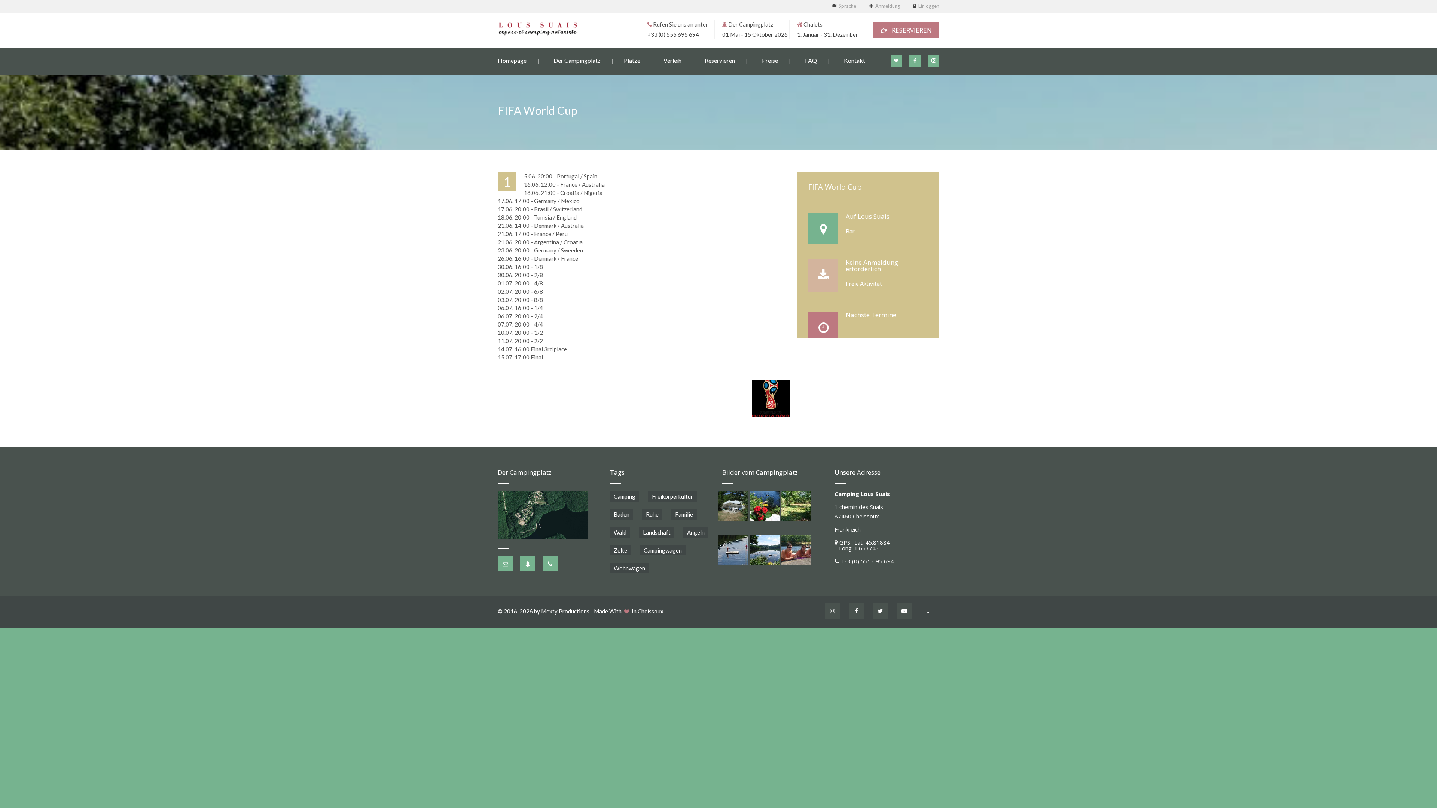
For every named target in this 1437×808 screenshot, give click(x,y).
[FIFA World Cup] (771, 398)
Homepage (512, 60)
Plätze (632, 60)
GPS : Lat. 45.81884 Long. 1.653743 (862, 545)
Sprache (847, 6)
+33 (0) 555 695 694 (673, 34)
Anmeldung (887, 6)
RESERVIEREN (909, 30)
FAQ (811, 60)
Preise (770, 60)
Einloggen (928, 6)
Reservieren (720, 60)
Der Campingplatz (577, 60)
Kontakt (854, 60)
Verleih (672, 60)
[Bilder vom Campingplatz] (733, 506)
